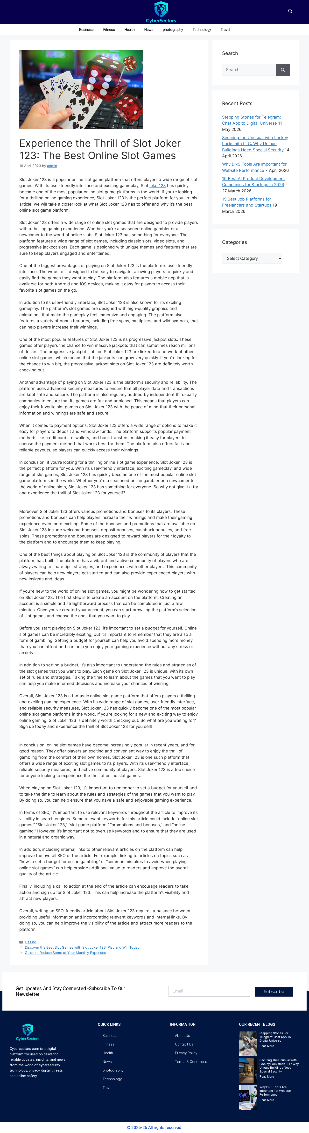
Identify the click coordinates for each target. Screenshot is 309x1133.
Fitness (109, 29)
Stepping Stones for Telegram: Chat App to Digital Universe (275, 1036)
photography (173, 29)
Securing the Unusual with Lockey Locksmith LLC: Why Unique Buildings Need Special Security (255, 143)
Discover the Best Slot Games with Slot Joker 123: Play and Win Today (82, 947)
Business (86, 29)
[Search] (283, 70)
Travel (225, 29)
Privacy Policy (186, 1053)
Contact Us (184, 1044)
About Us (182, 1035)
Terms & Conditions (191, 1061)
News (148, 29)
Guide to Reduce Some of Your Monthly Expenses (65, 953)
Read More (267, 1046)
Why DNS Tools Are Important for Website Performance (275, 1090)
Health (130, 29)
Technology (202, 29)
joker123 (157, 185)
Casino (30, 942)
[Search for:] (249, 70)
